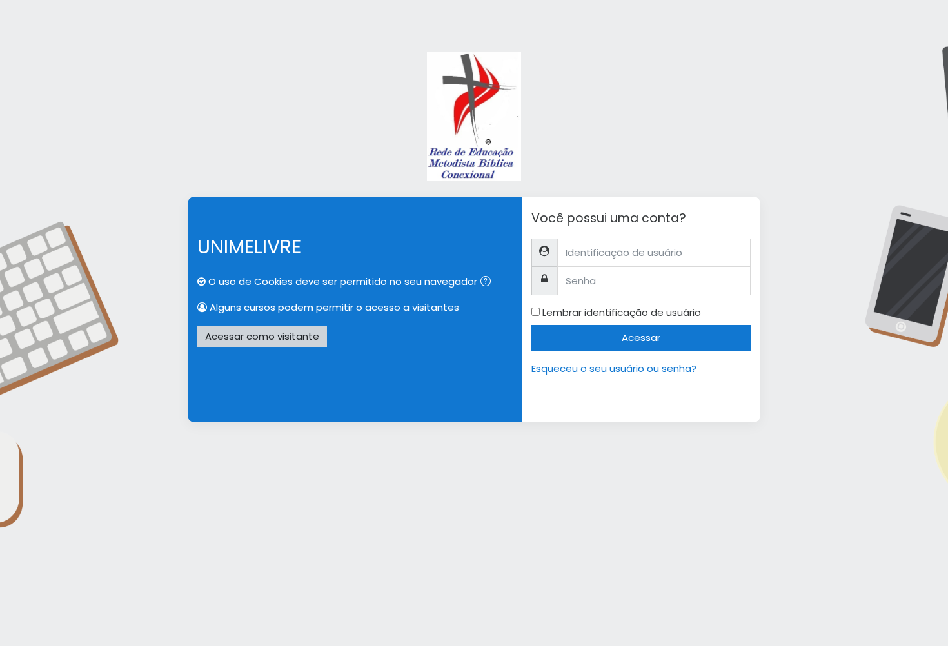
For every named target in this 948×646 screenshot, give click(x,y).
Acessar (641, 337)
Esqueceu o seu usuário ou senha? (613, 368)
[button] (488, 283)
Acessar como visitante (262, 336)
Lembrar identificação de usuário (621, 312)
